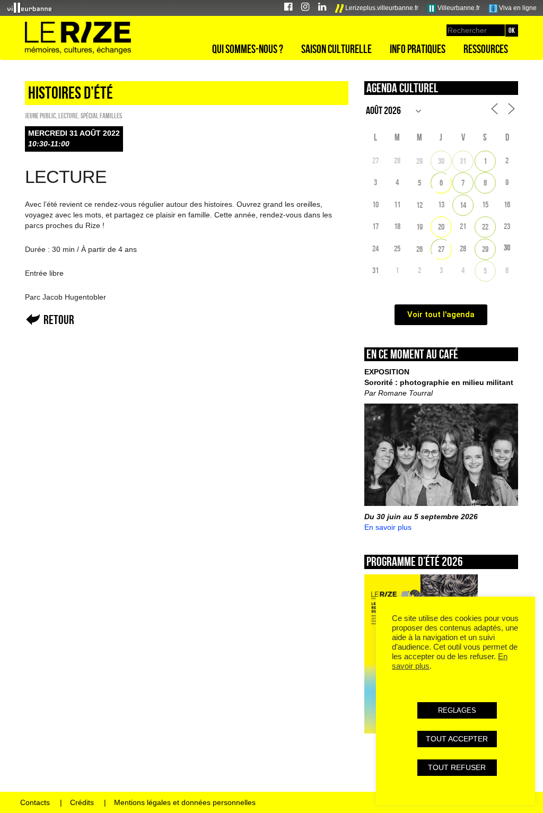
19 (419, 226)
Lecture (68, 115)
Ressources (485, 48)
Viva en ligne (517, 8)
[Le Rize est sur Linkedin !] (322, 8)
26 (419, 248)
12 (419, 204)
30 (441, 160)
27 (441, 248)
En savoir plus (387, 527)
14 (463, 204)
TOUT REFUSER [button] (457, 767)
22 (485, 226)
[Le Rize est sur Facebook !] (288, 8)
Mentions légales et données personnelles (185, 802)
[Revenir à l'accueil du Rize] (78, 38)
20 (441, 226)
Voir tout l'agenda (441, 314)
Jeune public (40, 115)
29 (419, 160)
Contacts (35, 802)
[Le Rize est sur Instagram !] (305, 8)
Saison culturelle (336, 48)
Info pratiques (417, 48)
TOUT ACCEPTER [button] (457, 739)
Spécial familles (101, 115)
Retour (58, 319)
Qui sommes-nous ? (247, 48)
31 (463, 160)
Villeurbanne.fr (458, 8)
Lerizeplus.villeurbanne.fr (381, 8)
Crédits (82, 802)
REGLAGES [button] (457, 710)
